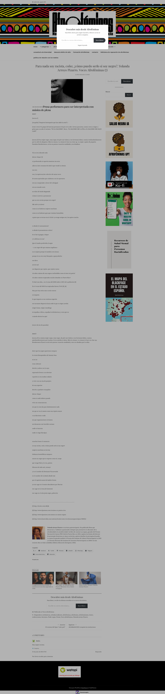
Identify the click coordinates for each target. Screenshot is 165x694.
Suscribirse (99, 40)
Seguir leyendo (82, 45)
